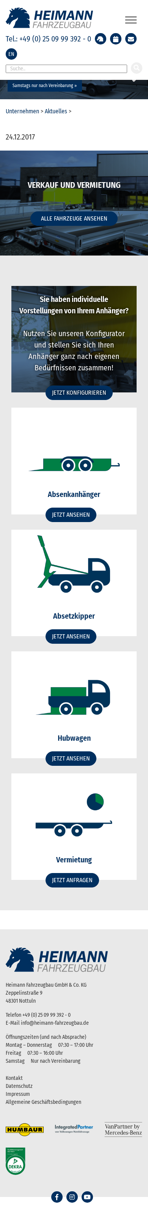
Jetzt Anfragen (72, 880)
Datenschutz (19, 1086)
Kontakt (14, 1078)
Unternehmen (22, 111)
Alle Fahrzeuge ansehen (74, 218)
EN (11, 54)
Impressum (18, 1094)
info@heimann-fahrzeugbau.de (55, 1023)
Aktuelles (56, 111)
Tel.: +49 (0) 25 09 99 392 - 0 (48, 38)
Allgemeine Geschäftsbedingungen (43, 1102)
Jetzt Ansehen (71, 514)
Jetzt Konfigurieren (79, 392)
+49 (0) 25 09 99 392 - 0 (46, 1015)
